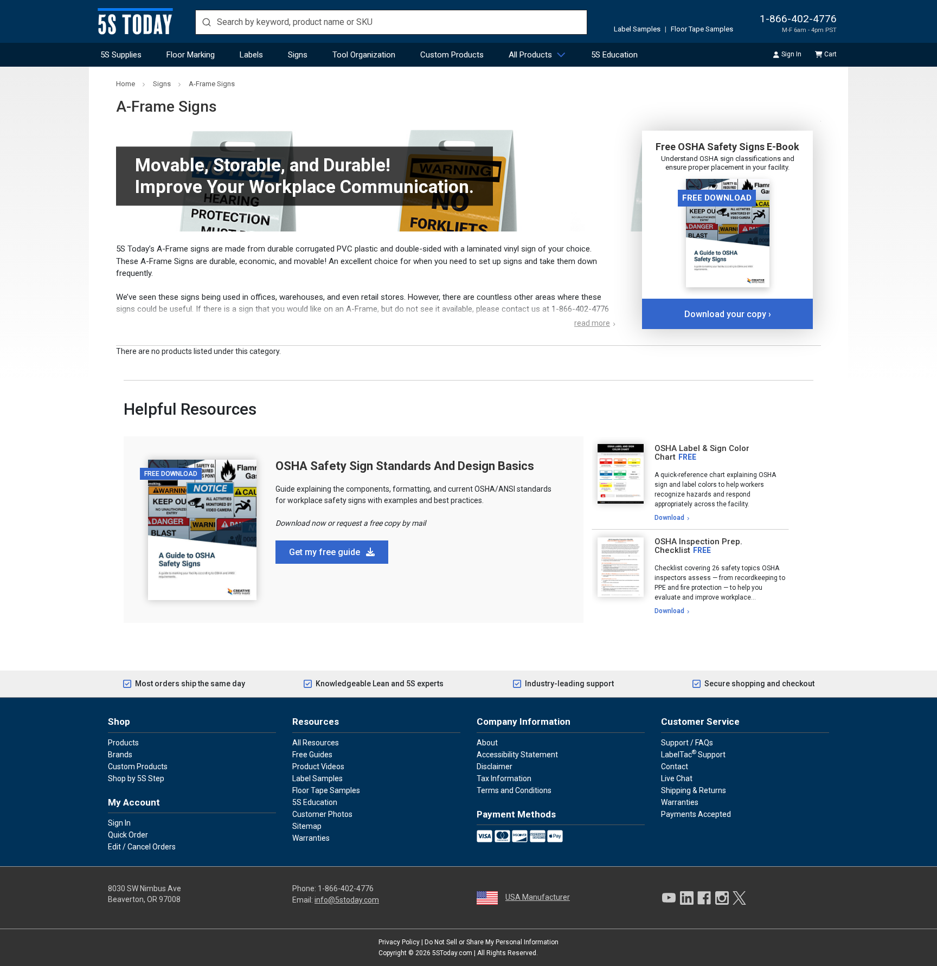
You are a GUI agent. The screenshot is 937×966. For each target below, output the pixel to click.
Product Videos (318, 766)
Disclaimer (494, 766)
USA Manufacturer (537, 897)
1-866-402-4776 (798, 18)
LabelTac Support (693, 754)
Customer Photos (322, 814)
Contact (674, 766)
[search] (391, 22)
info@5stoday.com (347, 900)
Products (123, 742)
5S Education (614, 55)
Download (669, 517)
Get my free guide (325, 552)
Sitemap (307, 826)
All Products (530, 55)
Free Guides (312, 754)
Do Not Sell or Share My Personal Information (492, 942)
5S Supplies (121, 55)
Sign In (791, 54)
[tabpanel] (690, 483)
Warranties (311, 838)
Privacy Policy (399, 942)
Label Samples (637, 29)
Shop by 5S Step (136, 778)
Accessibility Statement (517, 754)
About (487, 742)
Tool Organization (363, 55)
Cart (830, 54)
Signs (297, 55)
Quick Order (128, 834)
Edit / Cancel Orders (142, 846)
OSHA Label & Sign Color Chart (701, 452)
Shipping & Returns (693, 790)
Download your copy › (727, 314)
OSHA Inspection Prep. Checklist (698, 546)
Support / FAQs (687, 742)
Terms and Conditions (514, 790)
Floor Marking (190, 55)
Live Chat (676, 778)
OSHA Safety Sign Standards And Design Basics (404, 466)
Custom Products (452, 55)
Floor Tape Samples (702, 29)
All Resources (315, 742)
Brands (120, 754)
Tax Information (504, 778)
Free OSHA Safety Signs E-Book (727, 146)
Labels (251, 55)
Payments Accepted (696, 814)
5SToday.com (452, 953)
